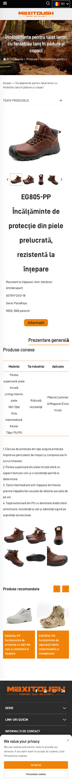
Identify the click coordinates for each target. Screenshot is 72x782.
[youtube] (45, 690)
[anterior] (7, 180)
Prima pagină (15, 59)
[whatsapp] (54, 690)
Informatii (36, 323)
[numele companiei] (36, 14)
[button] (56, 588)
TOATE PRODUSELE (16, 100)
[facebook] (36, 690)
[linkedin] (63, 690)
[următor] (61, 180)
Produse (31, 59)
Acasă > (8, 83)
